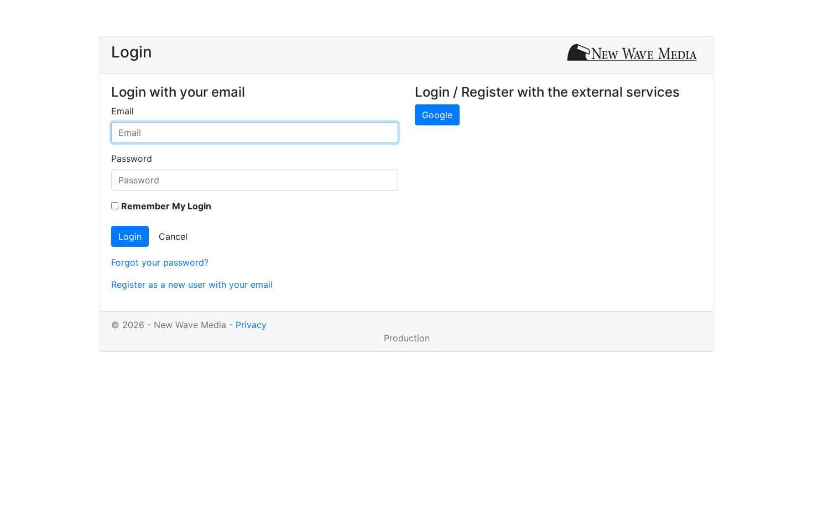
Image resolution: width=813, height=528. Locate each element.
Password (131, 158)
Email (122, 111)
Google (437, 114)
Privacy (251, 324)
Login (130, 236)
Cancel (173, 236)
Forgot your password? (160, 262)
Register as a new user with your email (192, 284)
